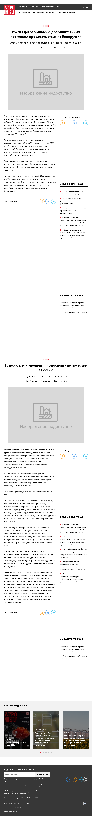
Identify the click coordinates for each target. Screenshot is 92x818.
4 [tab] (48, 752)
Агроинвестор (24, 12)
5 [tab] (51, 752)
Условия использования (10, 811)
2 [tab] (43, 752)
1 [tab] (40, 752)
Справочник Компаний (66, 12)
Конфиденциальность (10, 810)
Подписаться (42, 774)
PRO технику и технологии (43, 12)
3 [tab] (46, 752)
